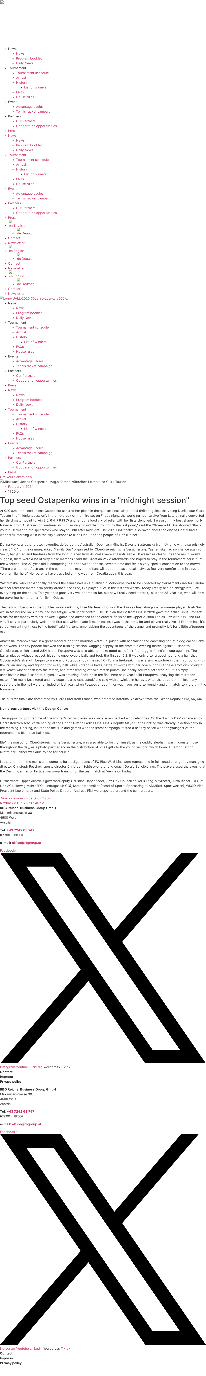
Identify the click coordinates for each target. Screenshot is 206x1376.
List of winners (35, 87)
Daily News (24, 63)
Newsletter (16, 243)
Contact (14, 238)
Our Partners (25, 121)
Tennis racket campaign (34, 111)
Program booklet (29, 58)
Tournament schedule (32, 73)
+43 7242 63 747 (20, 830)
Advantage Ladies (29, 107)
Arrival (21, 78)
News (20, 53)
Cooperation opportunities (36, 126)
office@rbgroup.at (26, 843)
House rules (25, 97)
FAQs (20, 92)
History (21, 82)
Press (12, 131)
